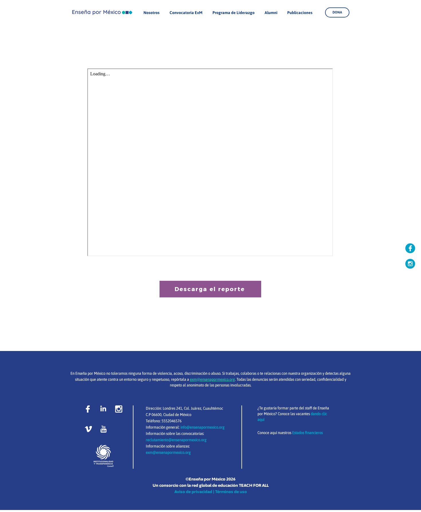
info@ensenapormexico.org (202, 427)
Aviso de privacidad (193, 491)
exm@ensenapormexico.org (168, 452)
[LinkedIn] (103, 409)
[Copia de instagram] (410, 264)
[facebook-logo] (87, 409)
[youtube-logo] (103, 429)
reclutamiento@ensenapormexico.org (176, 440)
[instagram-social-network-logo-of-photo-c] (118, 409)
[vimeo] (88, 429)
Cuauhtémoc (213, 408)
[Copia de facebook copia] (410, 248)
